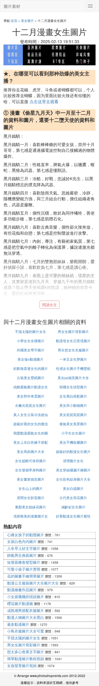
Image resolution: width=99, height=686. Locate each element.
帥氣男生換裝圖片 (22, 555)
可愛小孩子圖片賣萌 (23, 569)
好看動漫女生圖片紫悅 (73, 516)
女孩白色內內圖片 (22, 541)
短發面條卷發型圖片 (23, 562)
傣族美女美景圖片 (73, 423)
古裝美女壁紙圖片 (30, 377)
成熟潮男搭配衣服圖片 (25, 610)
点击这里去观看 (43, 101)
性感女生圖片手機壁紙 (73, 368)
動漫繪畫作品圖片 (22, 589)
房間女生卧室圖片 (30, 497)
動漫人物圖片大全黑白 (25, 617)
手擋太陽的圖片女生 (30, 331)
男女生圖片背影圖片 (73, 331)
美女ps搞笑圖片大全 (73, 377)
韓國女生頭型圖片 (73, 386)
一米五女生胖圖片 (73, 359)
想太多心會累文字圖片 (25, 651)
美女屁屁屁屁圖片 (73, 414)
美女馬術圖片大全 (30, 451)
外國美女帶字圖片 (30, 349)
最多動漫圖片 (18, 624)
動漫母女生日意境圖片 (73, 340)
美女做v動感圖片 (30, 359)
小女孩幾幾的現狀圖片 (25, 596)
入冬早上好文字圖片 (23, 548)
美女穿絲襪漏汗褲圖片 (73, 469)
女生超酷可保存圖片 (30, 460)
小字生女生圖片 (73, 433)
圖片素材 (12, 6)
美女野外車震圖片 (30, 396)
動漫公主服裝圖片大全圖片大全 (33, 583)
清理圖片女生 (73, 460)
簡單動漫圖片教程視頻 (25, 658)
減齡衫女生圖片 (73, 506)
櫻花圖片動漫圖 (20, 603)
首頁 (14, 20)
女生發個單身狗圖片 (30, 469)
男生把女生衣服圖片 (73, 349)
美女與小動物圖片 (73, 405)
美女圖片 (27, 20)
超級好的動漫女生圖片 (73, 451)
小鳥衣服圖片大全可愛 (25, 631)
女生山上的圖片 (30, 488)
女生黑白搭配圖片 (73, 396)
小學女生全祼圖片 (30, 340)
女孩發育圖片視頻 (22, 665)
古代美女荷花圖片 (73, 497)
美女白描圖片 (73, 488)
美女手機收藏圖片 (73, 442)
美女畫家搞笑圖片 (30, 479)
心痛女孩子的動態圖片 (25, 534)
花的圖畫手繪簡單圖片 (25, 576)
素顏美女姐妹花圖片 (30, 506)
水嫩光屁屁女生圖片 (30, 405)
